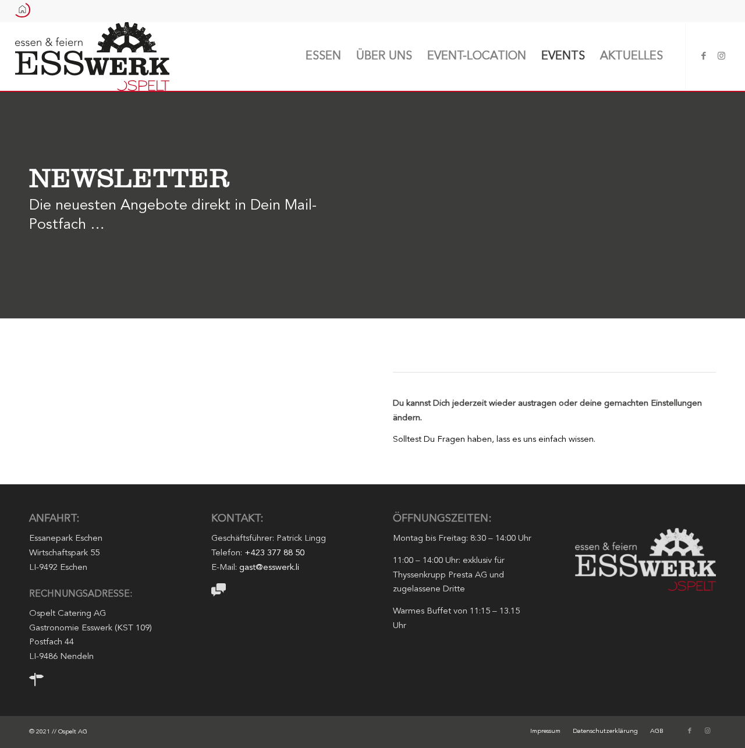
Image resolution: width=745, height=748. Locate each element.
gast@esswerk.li (269, 567)
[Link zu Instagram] (721, 56)
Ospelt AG (72, 732)
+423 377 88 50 (274, 553)
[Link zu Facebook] (703, 56)
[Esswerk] (92, 56)
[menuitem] (323, 56)
